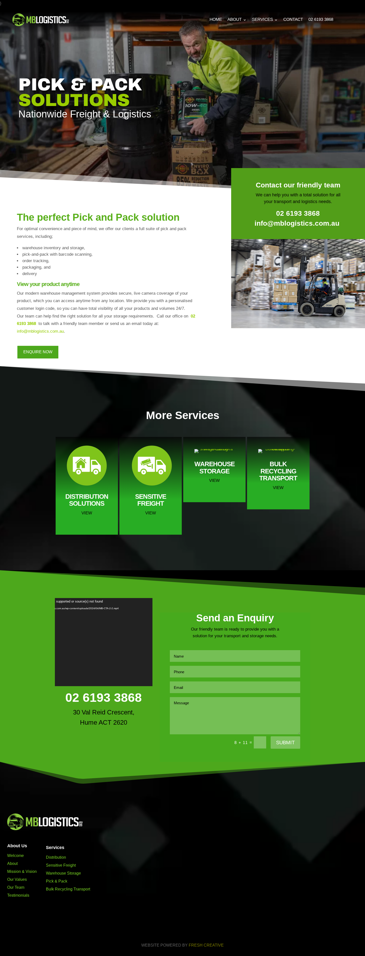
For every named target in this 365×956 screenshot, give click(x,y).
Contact (293, 19)
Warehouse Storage (63, 873)
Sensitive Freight (61, 865)
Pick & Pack (56, 881)
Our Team (15, 887)
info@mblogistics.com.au (40, 331)
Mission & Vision (22, 871)
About (234, 19)
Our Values (17, 879)
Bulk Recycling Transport (68, 889)
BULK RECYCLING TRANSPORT (278, 471)
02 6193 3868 (320, 19)
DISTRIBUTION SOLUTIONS (86, 500)
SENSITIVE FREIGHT (150, 500)
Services (262, 19)
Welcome (15, 855)
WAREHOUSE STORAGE (214, 467)
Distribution (56, 857)
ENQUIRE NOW (37, 352)
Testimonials (18, 895)
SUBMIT (285, 742)
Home (216, 19)
